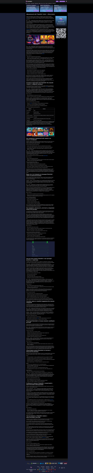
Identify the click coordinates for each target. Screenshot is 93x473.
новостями (43, 437)
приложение (51, 399)
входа (46, 86)
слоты (27, 18)
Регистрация (32, 3)
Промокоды (54, 3)
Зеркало (40, 3)
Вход (42, 3)
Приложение (36, 3)
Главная (27, 3)
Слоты (44, 3)
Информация (50, 3)
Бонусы (29, 3)
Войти (57, 1)
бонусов (43, 53)
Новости (47, 3)
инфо (31, 103)
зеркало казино (45, 155)
